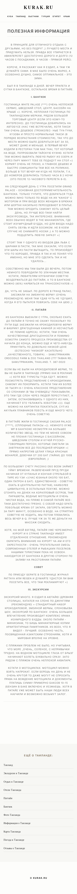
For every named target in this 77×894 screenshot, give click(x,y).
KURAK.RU (40, 878)
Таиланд (21, 16)
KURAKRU (39, 7)
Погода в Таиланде (14, 839)
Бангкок (8, 806)
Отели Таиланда (12, 790)
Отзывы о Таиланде (14, 848)
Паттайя (8, 798)
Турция (45, 16)
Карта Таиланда (12, 831)
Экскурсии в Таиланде (16, 773)
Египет (57, 16)
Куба (10, 16)
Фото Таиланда (12, 814)
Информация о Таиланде (17, 823)
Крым (67, 16)
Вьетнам (33, 16)
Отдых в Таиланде (13, 781)
